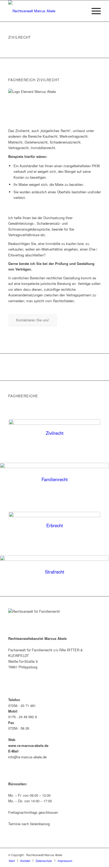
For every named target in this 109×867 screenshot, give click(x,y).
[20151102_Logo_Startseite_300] (45, 11)
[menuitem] (93, 11)
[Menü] (93, 11)
